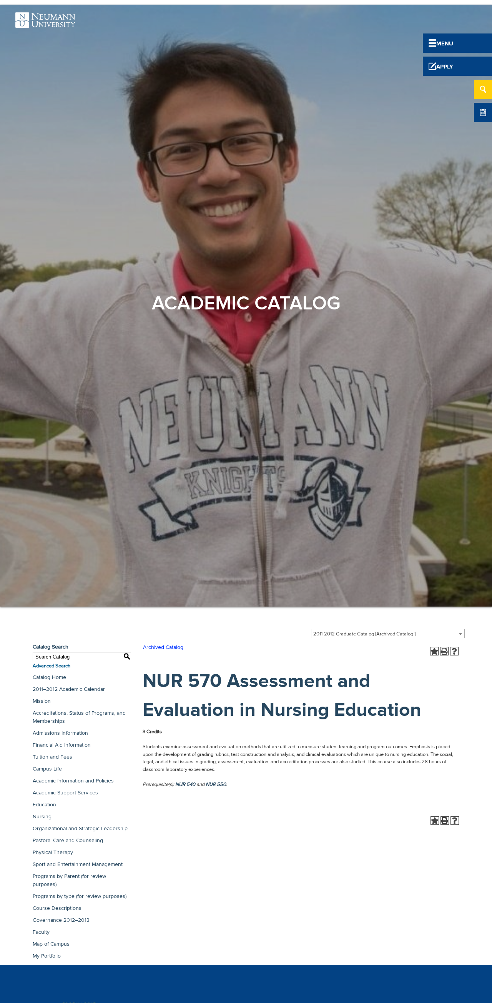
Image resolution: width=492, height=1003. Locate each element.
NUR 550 (216, 784)
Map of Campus (51, 944)
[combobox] (388, 633)
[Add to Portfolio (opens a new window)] (434, 651)
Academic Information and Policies (73, 780)
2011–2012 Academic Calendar (69, 689)
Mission (42, 701)
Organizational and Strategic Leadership (80, 828)
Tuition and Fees (52, 757)
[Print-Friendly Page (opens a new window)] (444, 651)
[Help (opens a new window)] (454, 651)
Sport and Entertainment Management (78, 864)
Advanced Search (51, 666)
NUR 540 (185, 784)
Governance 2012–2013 (61, 920)
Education (44, 804)
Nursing (42, 816)
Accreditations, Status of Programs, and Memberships (79, 717)
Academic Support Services (65, 792)
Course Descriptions (57, 908)
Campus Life (47, 769)
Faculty (41, 932)
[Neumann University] (45, 23)
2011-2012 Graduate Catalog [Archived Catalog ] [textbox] (364, 634)
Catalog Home (49, 677)
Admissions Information (60, 733)
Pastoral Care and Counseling (68, 840)
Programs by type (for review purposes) (79, 896)
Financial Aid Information (62, 745)
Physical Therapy (53, 852)
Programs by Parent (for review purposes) (69, 880)
